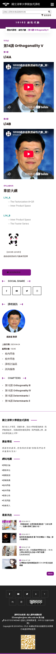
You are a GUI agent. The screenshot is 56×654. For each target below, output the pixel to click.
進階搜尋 (47, 15)
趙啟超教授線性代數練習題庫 (16, 256)
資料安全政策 (20, 615)
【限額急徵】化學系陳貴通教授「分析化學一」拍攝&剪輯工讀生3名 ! (35, 525)
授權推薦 (6, 480)
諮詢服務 (10, 369)
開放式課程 (11, 30)
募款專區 (7, 441)
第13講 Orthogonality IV (18, 390)
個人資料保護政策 (34, 615)
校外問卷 (10, 358)
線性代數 (22, 30)
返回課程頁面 (15, 272)
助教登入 (6, 505)
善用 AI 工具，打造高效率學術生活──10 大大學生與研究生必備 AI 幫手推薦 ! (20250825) (36, 552)
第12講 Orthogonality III (17, 385)
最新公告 (6, 495)
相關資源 (6, 475)
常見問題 (6, 500)
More (50, 573)
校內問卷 (10, 353)
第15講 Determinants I (17, 395)
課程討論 (6, 465)
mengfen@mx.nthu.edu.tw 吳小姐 (29, 617)
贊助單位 (6, 470)
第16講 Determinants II (17, 400)
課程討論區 (11, 364)
